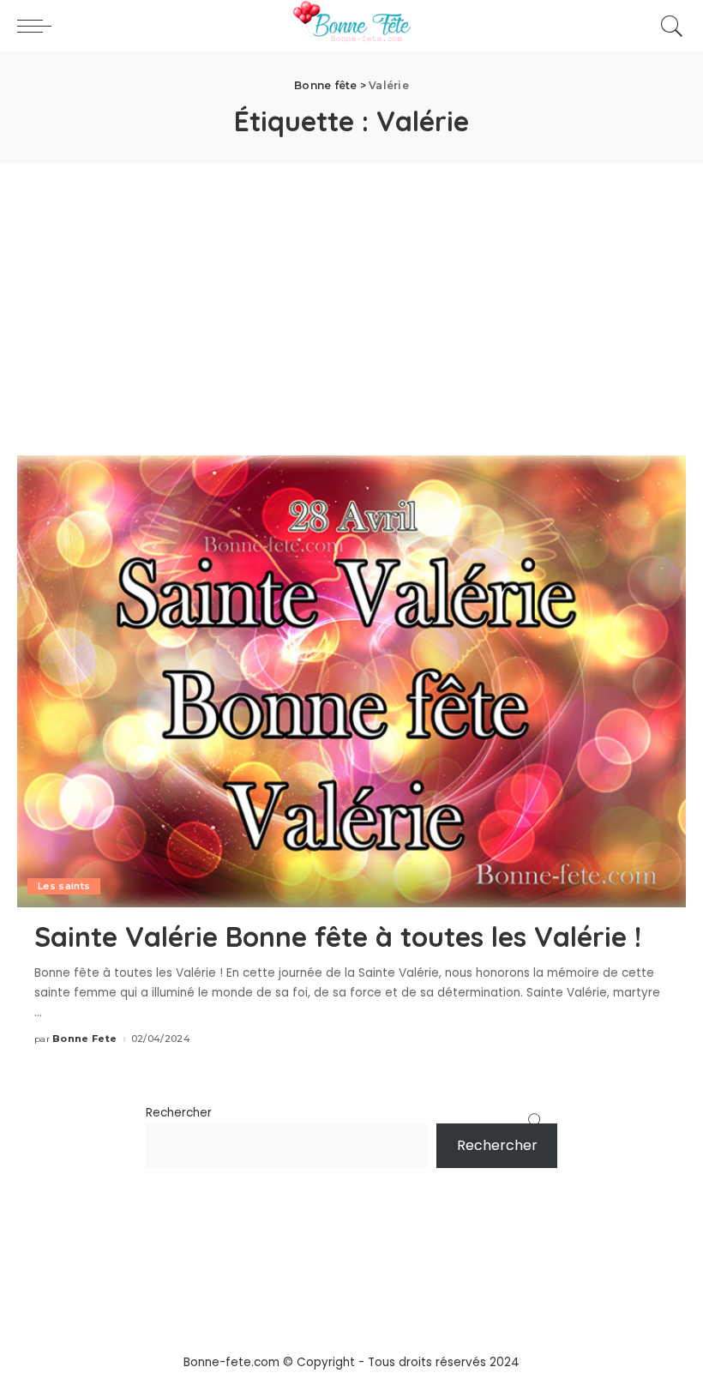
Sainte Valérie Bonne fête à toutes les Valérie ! (337, 936)
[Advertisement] (351, 292)
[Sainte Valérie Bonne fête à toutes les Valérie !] (351, 680)
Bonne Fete (84, 1039)
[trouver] (668, 25)
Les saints (64, 886)
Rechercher (179, 1113)
